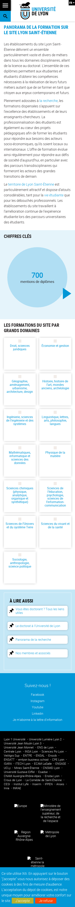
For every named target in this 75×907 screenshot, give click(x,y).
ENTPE (28, 755)
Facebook (37, 695)
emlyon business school (33, 759)
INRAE (17, 788)
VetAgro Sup (12, 755)
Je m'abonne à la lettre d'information (37, 720)
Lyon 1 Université (15, 739)
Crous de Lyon (13, 780)
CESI (7, 784)
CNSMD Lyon (52, 768)
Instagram (37, 701)
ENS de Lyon (45, 747)
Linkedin (37, 714)
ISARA (8, 763)
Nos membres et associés (33, 653)
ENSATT (9, 759)
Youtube (37, 707)
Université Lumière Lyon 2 (45, 739)
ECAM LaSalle (43, 763)
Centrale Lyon (13, 751)
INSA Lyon (32, 751)
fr (70, 3)
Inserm (37, 784)
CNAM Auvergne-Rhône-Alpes (23, 776)
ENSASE (61, 763)
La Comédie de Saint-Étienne (44, 780)
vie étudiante (53, 195)
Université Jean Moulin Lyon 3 (23, 743)
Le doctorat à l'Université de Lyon (38, 626)
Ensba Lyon (52, 776)
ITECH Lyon (23, 763)
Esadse (43, 772)
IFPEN (49, 784)
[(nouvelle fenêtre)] (50, 813)
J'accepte (22, 900)
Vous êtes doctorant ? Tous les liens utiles (40, 611)
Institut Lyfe (21, 784)
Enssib (53, 755)
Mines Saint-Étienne (27, 768)
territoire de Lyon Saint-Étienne (31, 184)
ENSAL (40, 755)
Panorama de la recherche (33, 639)
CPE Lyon (58, 759)
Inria (7, 788)
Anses (60, 784)
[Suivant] (67, 293)
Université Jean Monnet (19, 747)
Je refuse (46, 900)
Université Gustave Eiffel (19, 772)
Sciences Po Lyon (53, 751)
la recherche (48, 100)
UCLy (7, 768)
